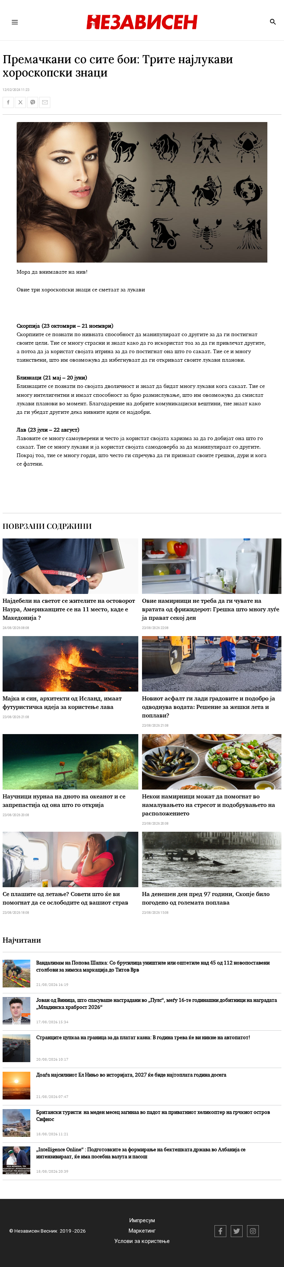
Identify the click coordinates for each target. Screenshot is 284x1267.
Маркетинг (142, 1230)
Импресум (142, 1220)
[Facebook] (220, 1231)
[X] (237, 1231)
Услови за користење (142, 1241)
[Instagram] (253, 1231)
